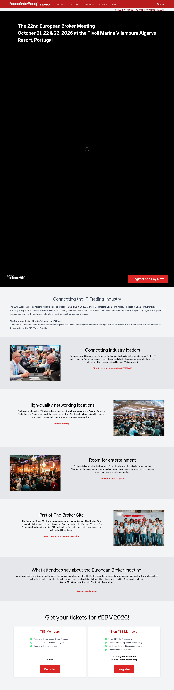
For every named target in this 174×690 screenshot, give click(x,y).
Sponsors (103, 4)
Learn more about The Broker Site (61, 536)
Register (50, 669)
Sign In (160, 4)
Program (60, 4)
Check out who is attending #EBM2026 (112, 368)
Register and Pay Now (148, 279)
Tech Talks (74, 4)
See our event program (112, 478)
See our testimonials (87, 591)
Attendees (89, 4)
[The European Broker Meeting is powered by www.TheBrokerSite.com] (16, 277)
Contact (115, 4)
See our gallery (61, 423)
